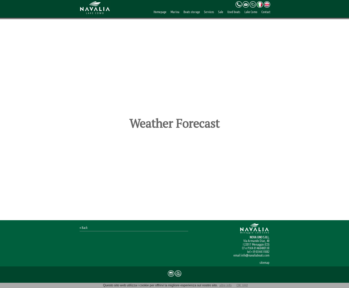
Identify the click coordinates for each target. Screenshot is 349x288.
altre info (225, 285)
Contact (265, 12)
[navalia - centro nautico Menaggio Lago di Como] (259, 7)
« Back (83, 227)
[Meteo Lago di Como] (252, 7)
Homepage (159, 12)
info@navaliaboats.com (255, 255)
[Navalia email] (245, 7)
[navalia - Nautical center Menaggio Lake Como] (266, 7)
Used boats (233, 12)
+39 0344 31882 (260, 251)
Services (209, 12)
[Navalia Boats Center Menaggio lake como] (95, 14)
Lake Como (250, 12)
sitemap (264, 262)
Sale (220, 12)
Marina (174, 12)
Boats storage (191, 12)
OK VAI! (242, 285)
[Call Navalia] (238, 7)
